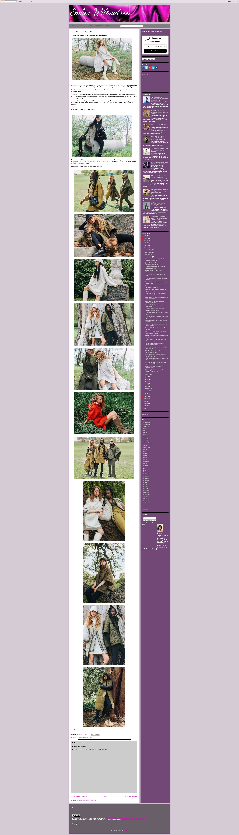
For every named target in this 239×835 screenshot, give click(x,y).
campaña (146, 439)
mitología (146, 480)
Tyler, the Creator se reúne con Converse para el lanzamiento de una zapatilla (159, 177)
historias (145, 465)
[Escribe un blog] (93, 735)
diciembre (148, 250)
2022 (145, 245)
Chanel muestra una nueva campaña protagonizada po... (155, 286)
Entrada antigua (131, 796)
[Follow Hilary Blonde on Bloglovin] (148, 59)
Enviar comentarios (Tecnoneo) (87, 800)
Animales (146, 426)
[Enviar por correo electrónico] (92, 735)
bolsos (145, 434)
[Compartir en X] (95, 735)
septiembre (148, 257)
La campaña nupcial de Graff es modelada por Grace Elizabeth (159, 150)
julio (146, 376)
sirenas (145, 496)
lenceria (145, 472)
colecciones (80, 737)
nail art (145, 484)
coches (145, 445)
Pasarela (145, 488)
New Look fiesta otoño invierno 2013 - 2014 (157, 137)
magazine (146, 476)
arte (144, 428)
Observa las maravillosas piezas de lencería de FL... (155, 267)
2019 (145, 396)
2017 (145, 401)
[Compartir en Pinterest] (99, 735)
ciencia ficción (147, 443)
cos (144, 451)
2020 (145, 394)
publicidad (146, 494)
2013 (145, 408)
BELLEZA (108, 26)
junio (147, 379)
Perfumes (146, 492)
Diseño (86, 737)
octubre (147, 254)
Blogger (125, 830)
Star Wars (146, 498)
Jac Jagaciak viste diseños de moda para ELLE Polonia (155, 363)
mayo (147, 381)
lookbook (146, 474)
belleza (145, 432)
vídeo (145, 507)
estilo (145, 457)
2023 (145, 243)
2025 (145, 238)
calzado (145, 437)
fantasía (145, 459)
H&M (88, 85)
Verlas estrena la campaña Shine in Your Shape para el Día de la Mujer (159, 218)
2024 (145, 240)
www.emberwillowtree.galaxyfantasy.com (133, 819)
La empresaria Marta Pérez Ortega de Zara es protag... (155, 340)
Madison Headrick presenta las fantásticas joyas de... (154, 271)
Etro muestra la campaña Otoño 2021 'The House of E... (155, 275)
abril (146, 384)
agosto (147, 374)
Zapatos (145, 509)
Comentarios (148, 520)
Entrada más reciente (79, 796)
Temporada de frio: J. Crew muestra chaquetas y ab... (155, 294)
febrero (147, 388)
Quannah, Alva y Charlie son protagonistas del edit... (153, 263)
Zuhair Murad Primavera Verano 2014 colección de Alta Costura (159, 112)
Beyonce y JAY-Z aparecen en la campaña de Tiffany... (154, 370)
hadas (145, 463)
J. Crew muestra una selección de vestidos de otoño (154, 259)
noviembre (148, 252)
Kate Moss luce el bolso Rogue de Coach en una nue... (155, 351)
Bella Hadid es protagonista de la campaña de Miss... (154, 301)
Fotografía (146, 461)
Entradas (147, 517)
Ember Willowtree (99, 11)
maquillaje (146, 478)
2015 (145, 403)
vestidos (145, 503)
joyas (144, 468)
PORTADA (73, 26)
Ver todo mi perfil (162, 547)
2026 (145, 236)
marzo (147, 386)
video (145, 505)
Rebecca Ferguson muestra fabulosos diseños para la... (156, 324)
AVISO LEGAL (76, 826)
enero (147, 391)
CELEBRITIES (99, 26)
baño (144, 430)
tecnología (146, 501)
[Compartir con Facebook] (97, 735)
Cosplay (145, 453)
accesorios (146, 422)
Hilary (160, 533)
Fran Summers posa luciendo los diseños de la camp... (154, 344)
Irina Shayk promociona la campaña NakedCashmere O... (155, 332)
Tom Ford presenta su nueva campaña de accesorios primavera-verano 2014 (159, 164)
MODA (81, 26)
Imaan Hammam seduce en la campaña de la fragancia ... (156, 298)
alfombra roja (147, 424)
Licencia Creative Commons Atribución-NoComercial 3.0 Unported (126, 818)
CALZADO (89, 26)
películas (146, 490)
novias (145, 486)
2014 (145, 406)
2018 (145, 398)
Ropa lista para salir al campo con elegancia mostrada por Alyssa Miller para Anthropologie (159, 192)
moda (90, 737)
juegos (145, 470)
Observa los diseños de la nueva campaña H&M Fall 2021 (154, 309)
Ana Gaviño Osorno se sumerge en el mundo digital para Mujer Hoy (159, 98)
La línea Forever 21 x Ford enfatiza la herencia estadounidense (158, 204)
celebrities (146, 441)
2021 (145, 247)
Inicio (106, 796)
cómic (145, 449)
